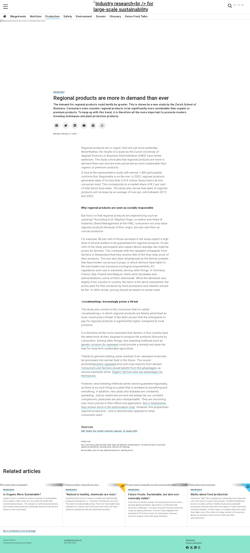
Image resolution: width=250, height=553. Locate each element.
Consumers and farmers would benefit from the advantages (119, 368)
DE (235, 5)
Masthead (190, 540)
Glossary (115, 16)
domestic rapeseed (104, 364)
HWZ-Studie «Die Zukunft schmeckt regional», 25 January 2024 (109, 431)
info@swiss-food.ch (73, 540)
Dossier (101, 16)
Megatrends (18, 16)
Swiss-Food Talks (136, 16)
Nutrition (36, 16)
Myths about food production (209, 494)
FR (238, 5)
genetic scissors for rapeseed (99, 344)
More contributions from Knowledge (19, 531)
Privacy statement (194, 543)
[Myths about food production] (219, 484)
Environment (84, 16)
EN (242, 5)
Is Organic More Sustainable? (22, 494)
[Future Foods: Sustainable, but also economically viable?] (156, 484)
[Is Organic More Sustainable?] (31, 484)
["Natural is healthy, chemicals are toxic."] (94, 484)
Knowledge (59, 92)
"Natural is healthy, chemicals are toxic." (91, 494)
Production (52, 16)
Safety (67, 16)
